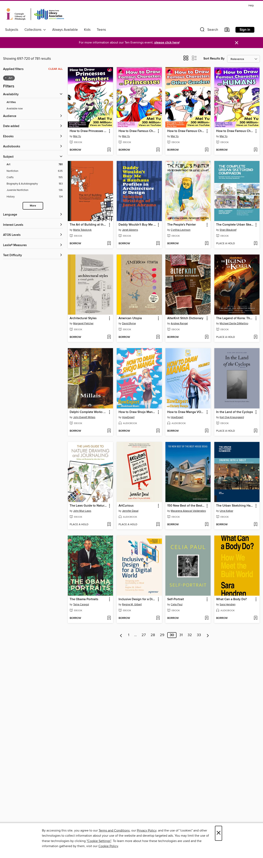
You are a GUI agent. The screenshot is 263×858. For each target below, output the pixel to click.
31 (181, 635)
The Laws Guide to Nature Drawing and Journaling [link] (88, 506)
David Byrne (129, 323)
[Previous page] (121, 635)
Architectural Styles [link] (83, 318)
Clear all (55, 69)
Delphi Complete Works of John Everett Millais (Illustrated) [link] (88, 412)
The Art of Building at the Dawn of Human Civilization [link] (88, 225)
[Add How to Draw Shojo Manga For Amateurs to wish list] (157, 431)
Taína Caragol (81, 604)
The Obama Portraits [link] (84, 599)
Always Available (65, 30)
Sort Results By (214, 59)
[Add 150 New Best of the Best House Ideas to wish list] (206, 524)
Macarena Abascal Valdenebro (188, 511)
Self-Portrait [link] (175, 599)
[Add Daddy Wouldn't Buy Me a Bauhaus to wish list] (157, 243)
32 (190, 635)
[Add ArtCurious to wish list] (157, 524)
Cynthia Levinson (180, 230)
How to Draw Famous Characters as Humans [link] (235, 131)
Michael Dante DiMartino (234, 323)
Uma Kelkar (226, 511)
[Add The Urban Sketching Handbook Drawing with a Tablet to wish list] (255, 524)
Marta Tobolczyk (82, 230)
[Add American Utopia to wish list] (157, 337)
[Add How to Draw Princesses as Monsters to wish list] (109, 150)
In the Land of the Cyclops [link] (234, 412)
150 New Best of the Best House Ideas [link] (186, 506)
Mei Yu (77, 136)
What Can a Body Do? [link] (231, 599)
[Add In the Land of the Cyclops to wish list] (255, 431)
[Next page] (208, 635)
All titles (11, 102)
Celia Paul (176, 604)
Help (251, 5)
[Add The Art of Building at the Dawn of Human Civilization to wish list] (109, 243)
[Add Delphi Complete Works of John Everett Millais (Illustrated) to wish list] (109, 431)
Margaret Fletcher (83, 323)
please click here (166, 42)
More (33, 206)
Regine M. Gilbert (132, 604)
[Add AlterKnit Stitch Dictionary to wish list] (206, 337)
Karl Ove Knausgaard (232, 417)
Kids (87, 30)
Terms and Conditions (114, 830)
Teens (101, 30)
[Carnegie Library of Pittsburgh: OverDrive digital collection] (35, 14)
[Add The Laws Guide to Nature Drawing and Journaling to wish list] (109, 524)
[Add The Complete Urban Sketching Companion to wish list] (255, 243)
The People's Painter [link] (181, 225)
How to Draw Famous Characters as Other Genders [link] (186, 131)
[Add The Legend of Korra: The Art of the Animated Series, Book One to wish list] (255, 337)
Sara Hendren (227, 604)
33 (199, 635)
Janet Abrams (130, 230)
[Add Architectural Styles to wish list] (109, 337)
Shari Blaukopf (228, 230)
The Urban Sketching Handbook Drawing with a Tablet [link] (235, 506)
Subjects (11, 30)
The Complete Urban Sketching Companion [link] (235, 225)
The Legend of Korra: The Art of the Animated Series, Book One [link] (235, 318)
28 (153, 635)
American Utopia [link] (130, 318)
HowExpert (128, 417)
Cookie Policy (108, 846)
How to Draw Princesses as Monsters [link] (88, 131)
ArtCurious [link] (126, 506)
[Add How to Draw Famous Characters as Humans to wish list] (255, 150)
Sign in (245, 30)
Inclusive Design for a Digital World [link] (137, 599)
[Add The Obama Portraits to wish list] (109, 618)
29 (162, 635)
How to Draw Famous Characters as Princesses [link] (137, 131)
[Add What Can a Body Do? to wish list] (255, 618)
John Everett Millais (84, 417)
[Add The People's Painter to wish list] (206, 243)
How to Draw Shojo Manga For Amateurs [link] (137, 412)
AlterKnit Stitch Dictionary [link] (185, 318)
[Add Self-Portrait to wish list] (206, 618)
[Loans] (227, 30)
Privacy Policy (146, 830)
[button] (208, 30)
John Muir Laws (82, 511)
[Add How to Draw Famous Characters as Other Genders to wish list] (206, 150)
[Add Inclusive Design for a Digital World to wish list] (157, 618)
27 (144, 635)
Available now (15, 108)
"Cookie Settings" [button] (99, 841)
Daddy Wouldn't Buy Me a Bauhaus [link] (137, 225)
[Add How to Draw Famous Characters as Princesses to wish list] (157, 150)
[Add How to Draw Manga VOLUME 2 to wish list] (206, 431)
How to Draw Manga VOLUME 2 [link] (186, 412)
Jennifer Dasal (130, 511)
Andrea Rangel (179, 323)
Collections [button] (33, 30)
